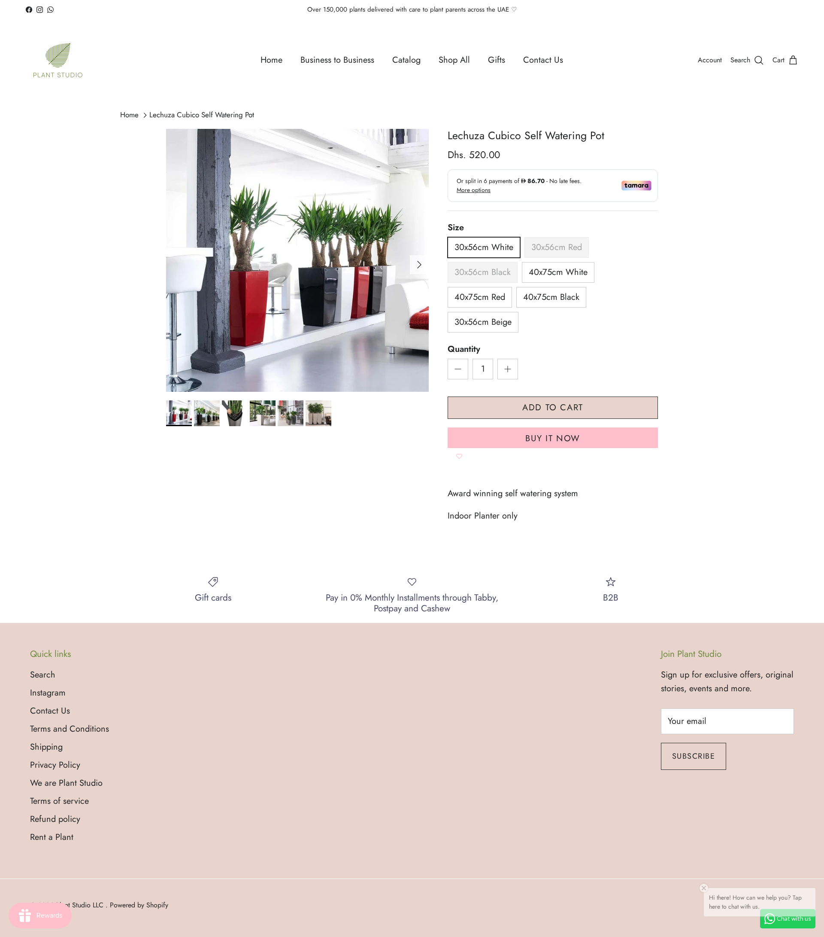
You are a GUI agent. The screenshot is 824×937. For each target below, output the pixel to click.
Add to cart (552, 407)
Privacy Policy (55, 765)
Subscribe (693, 756)
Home (271, 60)
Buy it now (552, 438)
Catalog (406, 60)
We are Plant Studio (66, 783)
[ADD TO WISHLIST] (459, 456)
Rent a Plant (51, 837)
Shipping (46, 747)
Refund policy (55, 819)
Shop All (454, 60)
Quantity (464, 349)
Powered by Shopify (139, 905)
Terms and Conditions (69, 729)
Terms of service (59, 801)
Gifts (496, 60)
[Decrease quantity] (458, 369)
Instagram (48, 693)
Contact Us (543, 60)
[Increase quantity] (507, 369)
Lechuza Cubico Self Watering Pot (201, 115)
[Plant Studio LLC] (58, 60)
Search (42, 674)
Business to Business (337, 60)
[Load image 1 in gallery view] (297, 260)
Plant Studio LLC (81, 905)
